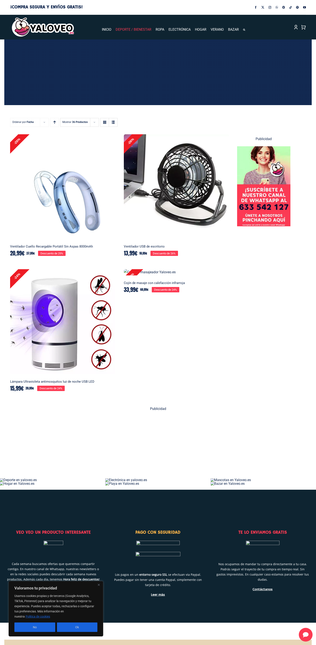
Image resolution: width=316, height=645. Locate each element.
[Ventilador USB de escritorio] (176, 186)
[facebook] (255, 7)
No (35, 627)
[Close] (98, 584)
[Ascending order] (54, 122)
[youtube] (304, 7)
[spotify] (297, 7)
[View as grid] (104, 122)
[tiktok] (290, 7)
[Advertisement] (139, 446)
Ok (77, 627)
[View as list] (113, 122)
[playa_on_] (122, 484)
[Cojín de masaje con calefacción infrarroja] (176, 272)
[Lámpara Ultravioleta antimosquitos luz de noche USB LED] (62, 321)
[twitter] (262, 7)
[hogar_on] (17, 484)
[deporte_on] (18, 480)
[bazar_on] (228, 484)
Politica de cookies (38, 616)
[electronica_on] (126, 480)
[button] (244, 30)
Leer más (158, 595)
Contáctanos (263, 589)
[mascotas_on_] (231, 480)
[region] (56, 608)
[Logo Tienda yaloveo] (42, 19)
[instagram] (269, 7)
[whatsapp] (277, 7)
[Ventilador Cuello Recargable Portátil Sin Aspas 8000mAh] (62, 186)
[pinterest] (283, 7)
